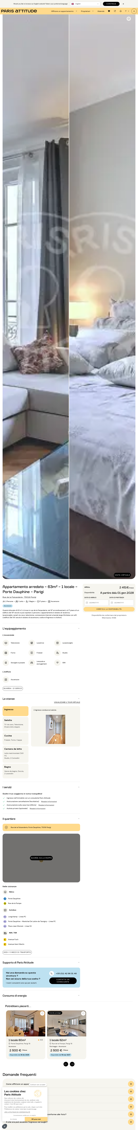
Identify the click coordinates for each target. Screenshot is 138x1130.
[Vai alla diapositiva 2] (27, 1032)
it (125, 11)
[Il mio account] (134, 11)
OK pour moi (36, 1119)
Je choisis (13, 1119)
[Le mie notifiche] (121, 11)
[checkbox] (129, 19)
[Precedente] (6, 297)
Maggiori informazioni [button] (49, 801)
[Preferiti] (109, 11)
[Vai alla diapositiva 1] (24, 1032)
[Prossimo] (132, 297)
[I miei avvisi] (115, 11)
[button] (4, 1126)
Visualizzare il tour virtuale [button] (67, 702)
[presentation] (64, 11)
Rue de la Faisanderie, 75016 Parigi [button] (19, 597)
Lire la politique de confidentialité (17, 1112)
